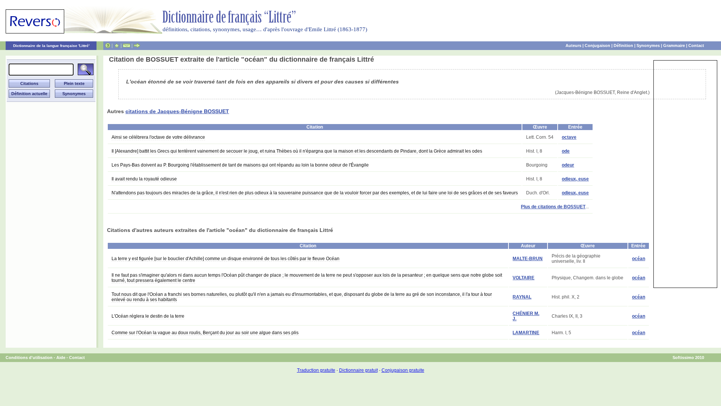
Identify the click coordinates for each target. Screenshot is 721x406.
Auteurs (573, 45)
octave (569, 137)
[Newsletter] (126, 45)
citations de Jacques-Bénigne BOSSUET (177, 111)
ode (566, 151)
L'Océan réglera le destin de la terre (148, 316)
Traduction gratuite (316, 370)
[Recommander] (137, 45)
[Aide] (107, 45)
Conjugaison (597, 45)
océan (638, 258)
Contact (696, 45)
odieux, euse (575, 179)
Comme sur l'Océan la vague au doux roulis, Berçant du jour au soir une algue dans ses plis (205, 332)
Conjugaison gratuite (403, 370)
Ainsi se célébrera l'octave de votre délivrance (158, 137)
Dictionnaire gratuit (358, 370)
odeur (568, 165)
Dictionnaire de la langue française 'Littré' (51, 46)
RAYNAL (522, 297)
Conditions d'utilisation (29, 357)
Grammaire (674, 45)
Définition (623, 45)
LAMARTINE (526, 332)
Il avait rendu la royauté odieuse (144, 179)
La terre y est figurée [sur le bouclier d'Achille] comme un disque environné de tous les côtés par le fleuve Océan (225, 258)
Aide (60, 357)
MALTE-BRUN (528, 258)
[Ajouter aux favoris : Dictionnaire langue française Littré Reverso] (116, 45)
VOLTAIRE (523, 277)
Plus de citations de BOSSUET (553, 206)
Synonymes (648, 45)
